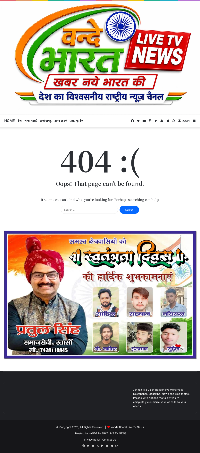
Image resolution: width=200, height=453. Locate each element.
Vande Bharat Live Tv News (127, 427)
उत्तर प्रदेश (77, 121)
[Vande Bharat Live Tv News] (100, 58)
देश (20, 121)
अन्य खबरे (60, 121)
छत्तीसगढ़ (46, 121)
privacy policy (92, 439)
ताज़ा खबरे (30, 121)
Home (9, 121)
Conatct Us (109, 439)
